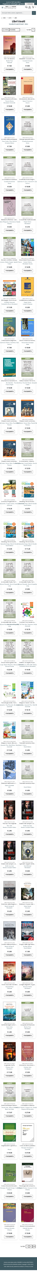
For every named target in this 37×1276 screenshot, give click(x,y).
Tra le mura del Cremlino (9, 985)
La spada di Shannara (28, 1025)
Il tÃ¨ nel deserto (9, 59)
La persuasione (9, 1226)
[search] (34, 13)
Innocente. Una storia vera (27, 1065)
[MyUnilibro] (29, 7)
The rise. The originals (9, 823)
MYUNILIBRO (30, 4)
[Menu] (2, 7)
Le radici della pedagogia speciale (12, 139)
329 (34, 1246)
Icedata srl (22, 1266)
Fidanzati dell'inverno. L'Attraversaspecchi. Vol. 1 (16, 783)
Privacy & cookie (29, 1266)
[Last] (30, 1246)
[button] (34, 7)
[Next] (33, 29)
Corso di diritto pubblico (27, 1146)
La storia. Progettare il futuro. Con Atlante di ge (16, 501)
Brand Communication (27, 1226)
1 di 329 (28, 30)
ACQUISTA (10, 69)
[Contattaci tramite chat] (26, 7)
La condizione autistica (9, 179)
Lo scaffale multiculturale (27, 220)
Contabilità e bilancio (28, 1105)
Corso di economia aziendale (10, 1186)
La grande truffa (9, 1065)
